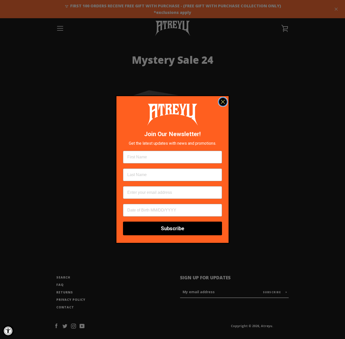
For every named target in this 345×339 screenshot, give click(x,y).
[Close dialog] (222, 101)
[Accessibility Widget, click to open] (8, 330)
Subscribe (172, 228)
